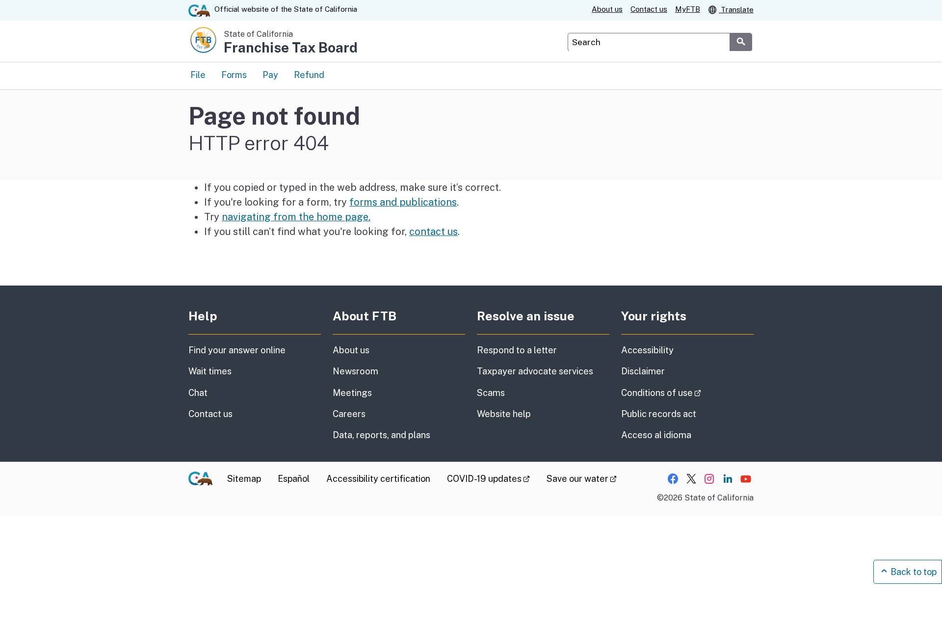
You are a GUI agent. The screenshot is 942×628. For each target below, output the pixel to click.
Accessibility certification (378, 478)
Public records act (658, 414)
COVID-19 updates (488, 478)
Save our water (582, 478)
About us (607, 9)
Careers (349, 414)
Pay (270, 75)
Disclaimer (643, 371)
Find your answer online (237, 350)
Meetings (352, 393)
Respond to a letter (517, 350)
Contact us (648, 9)
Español (294, 478)
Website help (504, 414)
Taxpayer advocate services (535, 371)
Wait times (210, 371)
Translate (736, 9)
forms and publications (403, 202)
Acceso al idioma (656, 435)
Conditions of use (687, 392)
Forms (234, 75)
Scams (491, 393)
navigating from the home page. (296, 216)
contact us (433, 231)
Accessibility (647, 350)
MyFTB (687, 9)
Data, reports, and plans (381, 435)
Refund (309, 75)
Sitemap (244, 478)
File (198, 75)
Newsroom (355, 371)
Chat (198, 393)
